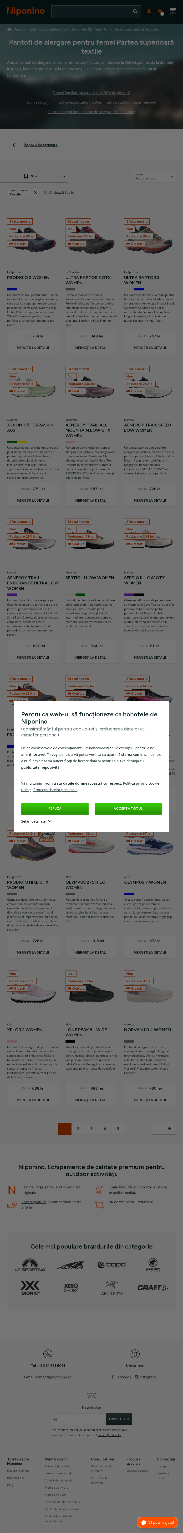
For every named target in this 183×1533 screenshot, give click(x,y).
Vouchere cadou (137, 1471)
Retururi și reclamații (58, 1473)
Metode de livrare (56, 1488)
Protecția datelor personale (55, 790)
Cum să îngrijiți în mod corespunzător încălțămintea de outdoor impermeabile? (91, 102)
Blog (10, 1485)
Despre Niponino (18, 1471)
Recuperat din (35, 193)
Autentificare (149, 11)
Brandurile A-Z (16, 1478)
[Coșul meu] (159, 11)
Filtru (34, 176)
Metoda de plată (55, 1495)
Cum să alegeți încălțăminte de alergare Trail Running (91, 112)
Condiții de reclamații (58, 1480)
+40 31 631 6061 (51, 1366)
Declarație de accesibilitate (63, 1509)
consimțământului (109, 1435)
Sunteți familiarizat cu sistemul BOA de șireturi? (91, 92)
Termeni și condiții (57, 1466)
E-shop (161, 1466)
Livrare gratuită (33, 1202)
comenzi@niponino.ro (53, 1377)
